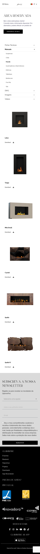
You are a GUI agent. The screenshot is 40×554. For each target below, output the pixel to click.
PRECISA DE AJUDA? (12, 479)
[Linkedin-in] (17, 529)
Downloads (6, 470)
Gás (7, 86)
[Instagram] (13, 529)
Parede (8, 62)
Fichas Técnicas (11, 45)
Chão (7, 57)
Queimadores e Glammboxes (15, 66)
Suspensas (9, 53)
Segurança (6, 463)
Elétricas (8, 70)
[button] (20, 451)
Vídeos (7, 99)
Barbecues (9, 78)
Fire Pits (8, 82)
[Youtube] (21, 529)
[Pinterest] (24, 529)
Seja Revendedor (8, 474)
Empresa (5, 456)
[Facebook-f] (10, 529)
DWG (7, 91)
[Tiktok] (28, 529)
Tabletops (9, 74)
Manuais (8, 49)
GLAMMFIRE (8, 451)
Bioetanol (5, 459)
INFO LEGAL (8, 485)
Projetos (5, 466)
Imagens (8, 95)
